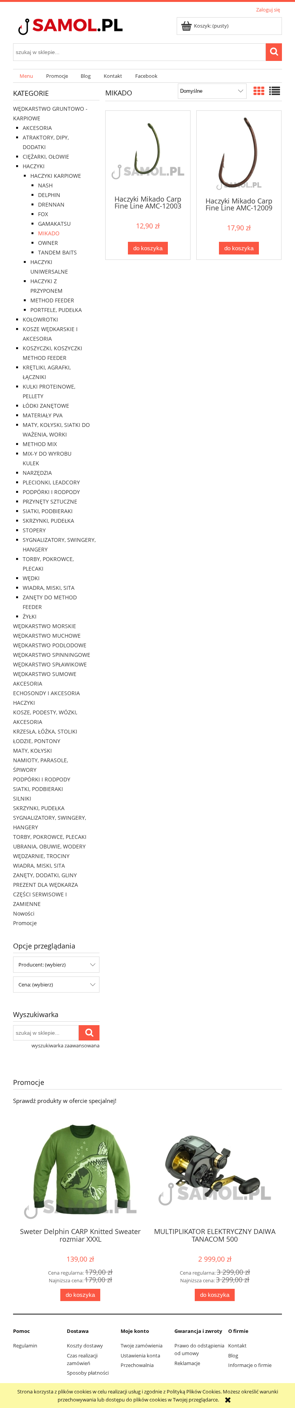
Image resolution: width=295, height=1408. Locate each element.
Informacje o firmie (250, 1365)
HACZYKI (34, 166)
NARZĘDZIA (37, 472)
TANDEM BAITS (57, 252)
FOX (43, 214)
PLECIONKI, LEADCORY (51, 482)
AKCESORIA (37, 127)
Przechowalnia (137, 1365)
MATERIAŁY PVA (43, 415)
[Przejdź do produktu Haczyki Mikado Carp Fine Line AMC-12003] (148, 152)
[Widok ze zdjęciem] (259, 91)
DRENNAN (51, 204)
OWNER (48, 242)
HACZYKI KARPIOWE (55, 175)
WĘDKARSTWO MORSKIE (44, 626)
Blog (233, 1355)
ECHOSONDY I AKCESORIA (46, 693)
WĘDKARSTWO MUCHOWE (47, 635)
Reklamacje (187, 1363)
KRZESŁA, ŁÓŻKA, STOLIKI (45, 731)
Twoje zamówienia (141, 1345)
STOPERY (34, 530)
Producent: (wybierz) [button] (42, 964)
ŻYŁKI (29, 616)
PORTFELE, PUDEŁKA (56, 309)
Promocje (25, 923)
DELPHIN (49, 195)
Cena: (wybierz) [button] (35, 984)
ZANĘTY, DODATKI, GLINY (45, 875)
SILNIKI (22, 798)
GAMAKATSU (54, 223)
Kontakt (237, 1345)
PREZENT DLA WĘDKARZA (45, 884)
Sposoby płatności (88, 1372)
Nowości (24, 913)
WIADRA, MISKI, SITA (49, 587)
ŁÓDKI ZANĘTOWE (46, 405)
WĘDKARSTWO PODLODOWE (49, 645)
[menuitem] (26, 76)
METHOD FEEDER (52, 300)
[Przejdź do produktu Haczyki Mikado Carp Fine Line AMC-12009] (239, 153)
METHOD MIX (40, 444)
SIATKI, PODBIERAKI (48, 511)
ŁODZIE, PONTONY (36, 741)
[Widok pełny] (274, 91)
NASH (45, 185)
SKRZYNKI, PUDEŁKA (48, 520)
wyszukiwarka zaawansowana (65, 1045)
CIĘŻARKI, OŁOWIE (46, 156)
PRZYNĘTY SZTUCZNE (50, 501)
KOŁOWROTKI (40, 319)
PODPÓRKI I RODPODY (51, 492)
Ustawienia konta (140, 1355)
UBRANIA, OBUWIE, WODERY (49, 846)
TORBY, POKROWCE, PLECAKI (49, 836)
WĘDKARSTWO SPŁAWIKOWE (50, 664)
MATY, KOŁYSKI (32, 750)
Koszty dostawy (85, 1345)
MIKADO (49, 233)
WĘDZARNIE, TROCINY (41, 856)
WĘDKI (31, 578)
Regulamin (25, 1345)
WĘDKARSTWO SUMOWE (44, 674)
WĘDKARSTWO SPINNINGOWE (51, 654)
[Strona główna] (84, 27)
